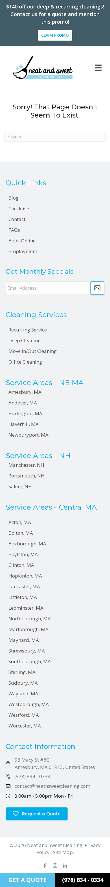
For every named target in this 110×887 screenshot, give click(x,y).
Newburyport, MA (28, 435)
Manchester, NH (26, 465)
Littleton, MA (22, 597)
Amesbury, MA (24, 392)
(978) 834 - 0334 (32, 776)
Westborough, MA (28, 704)
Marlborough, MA (28, 629)
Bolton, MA (20, 533)
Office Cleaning (25, 362)
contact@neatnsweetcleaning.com (52, 786)
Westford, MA (23, 715)
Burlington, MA (25, 413)
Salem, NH (20, 486)
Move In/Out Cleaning (32, 351)
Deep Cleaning (24, 340)
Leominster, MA (25, 608)
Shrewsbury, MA (26, 650)
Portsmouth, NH (26, 475)
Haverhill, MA (23, 424)
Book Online (22, 240)
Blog (13, 197)
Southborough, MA (29, 661)
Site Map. (63, 852)
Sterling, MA (22, 672)
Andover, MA (22, 402)
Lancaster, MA (24, 586)
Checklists (19, 208)
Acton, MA (19, 522)
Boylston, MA (23, 554)
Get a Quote (27, 880)
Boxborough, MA (27, 543)
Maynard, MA (23, 640)
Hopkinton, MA (25, 575)
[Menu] (98, 68)
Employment (22, 251)
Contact (16, 219)
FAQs (14, 230)
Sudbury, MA (23, 683)
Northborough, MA (29, 618)
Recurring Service (27, 329)
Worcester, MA (24, 725)
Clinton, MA (21, 565)
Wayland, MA (23, 693)
